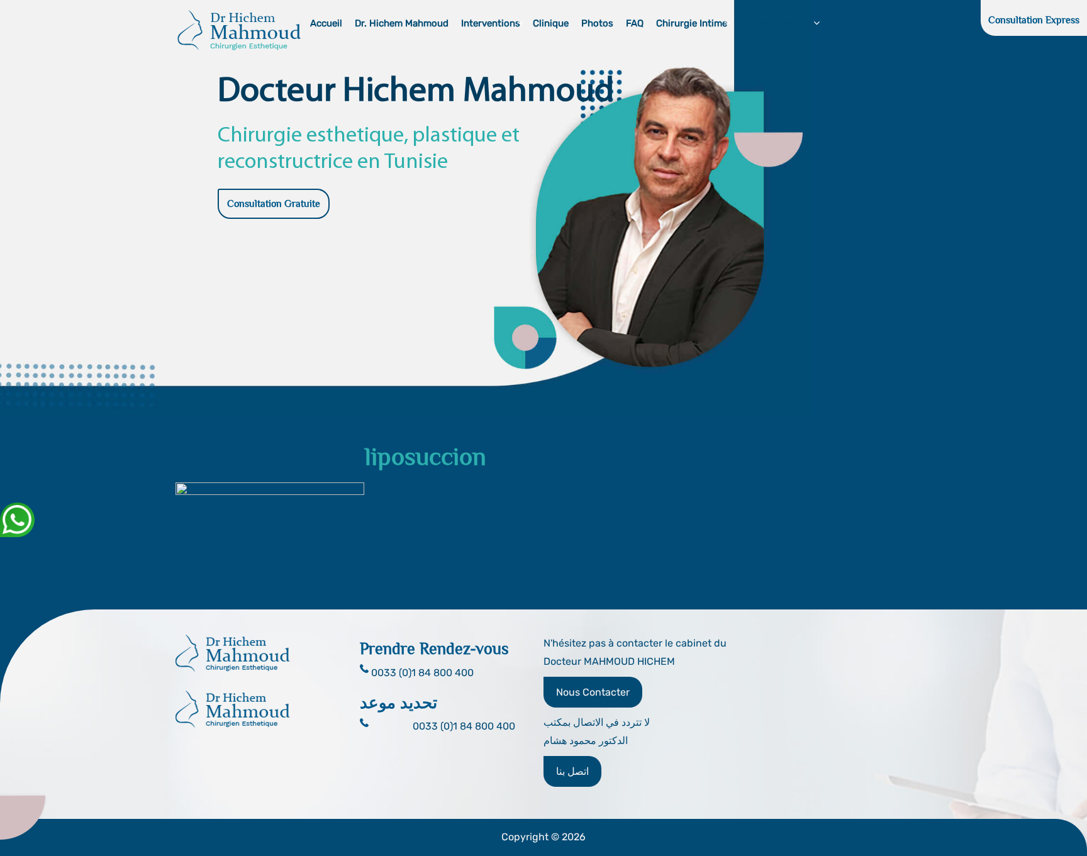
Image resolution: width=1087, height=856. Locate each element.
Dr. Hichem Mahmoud (402, 23)
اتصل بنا (572, 771)
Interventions (490, 23)
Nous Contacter (593, 692)
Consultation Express (1033, 20)
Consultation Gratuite (273, 203)
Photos (597, 23)
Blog (839, 23)
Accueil (326, 23)
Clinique (551, 23)
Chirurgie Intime (691, 23)
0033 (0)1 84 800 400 (464, 726)
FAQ (635, 23)
